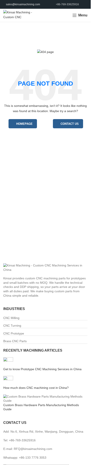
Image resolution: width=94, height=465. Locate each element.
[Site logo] (18, 15)
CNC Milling (11, 318)
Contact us (70, 123)
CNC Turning (12, 325)
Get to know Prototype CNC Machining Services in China (42, 369)
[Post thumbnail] (8, 362)
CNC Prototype (13, 333)
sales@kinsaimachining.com (23, 4)
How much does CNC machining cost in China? (36, 387)
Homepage (24, 123)
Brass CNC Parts (15, 341)
